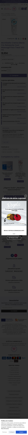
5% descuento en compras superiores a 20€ (14, 230)
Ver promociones (13, 238)
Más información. (5, 428)
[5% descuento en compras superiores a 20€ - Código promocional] (14, 213)
